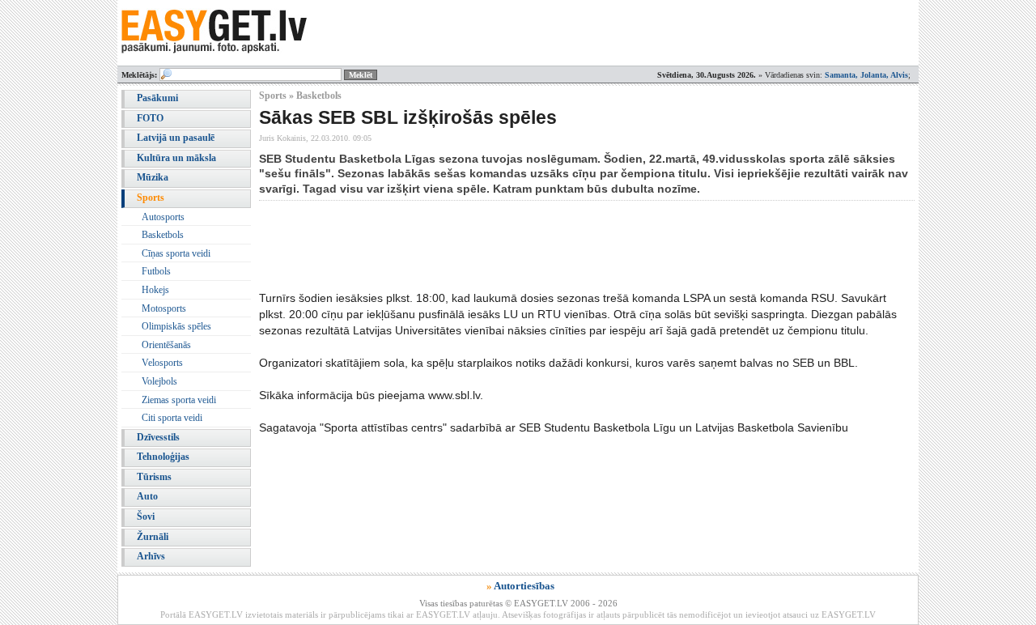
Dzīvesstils (158, 437)
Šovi (146, 516)
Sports (150, 197)
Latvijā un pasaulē (175, 137)
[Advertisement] (553, 245)
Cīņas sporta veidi (176, 253)
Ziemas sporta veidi (179, 400)
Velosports (162, 362)
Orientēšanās (166, 345)
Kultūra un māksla (176, 158)
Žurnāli (152, 536)
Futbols (156, 271)
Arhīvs (151, 556)
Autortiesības (524, 586)
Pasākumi (157, 98)
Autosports (163, 217)
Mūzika (152, 177)
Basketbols (163, 234)
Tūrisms (154, 477)
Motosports (164, 308)
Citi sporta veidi (172, 417)
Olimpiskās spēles (176, 326)
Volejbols (159, 381)
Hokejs (155, 289)
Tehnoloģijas (163, 456)
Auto (147, 496)
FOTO (150, 118)
